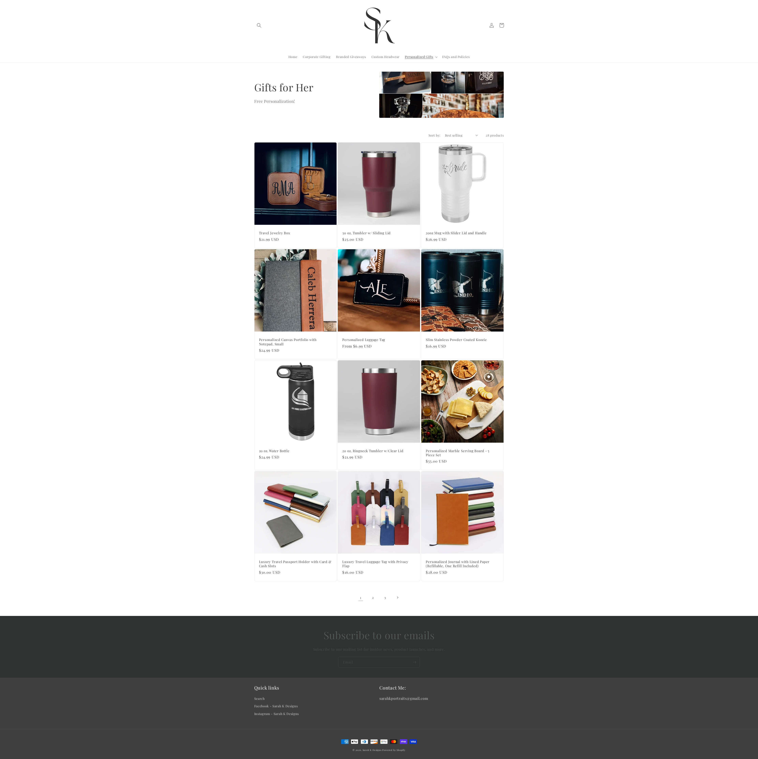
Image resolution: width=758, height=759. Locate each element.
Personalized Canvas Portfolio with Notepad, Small (288, 342)
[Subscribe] (415, 662)
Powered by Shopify (393, 750)
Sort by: (434, 135)
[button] (259, 25)
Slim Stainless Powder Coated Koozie (456, 340)
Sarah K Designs (372, 750)
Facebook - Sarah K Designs (276, 706)
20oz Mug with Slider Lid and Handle (456, 233)
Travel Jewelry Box (274, 233)
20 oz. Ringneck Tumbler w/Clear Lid (372, 451)
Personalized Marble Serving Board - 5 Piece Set (457, 453)
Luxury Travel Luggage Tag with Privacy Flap (375, 564)
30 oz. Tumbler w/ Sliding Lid (366, 233)
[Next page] (397, 598)
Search (259, 698)
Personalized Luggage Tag (363, 340)
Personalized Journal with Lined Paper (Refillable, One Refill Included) (458, 564)
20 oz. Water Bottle (274, 451)
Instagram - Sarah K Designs (276, 714)
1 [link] (360, 597)
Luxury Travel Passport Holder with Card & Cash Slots (295, 564)
